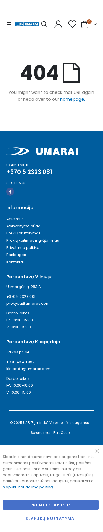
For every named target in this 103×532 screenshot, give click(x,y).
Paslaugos (16, 255)
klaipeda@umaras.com (28, 368)
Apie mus (15, 219)
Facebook (10, 191)
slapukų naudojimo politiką (28, 487)
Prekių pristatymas (23, 233)
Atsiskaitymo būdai (23, 226)
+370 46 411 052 (20, 362)
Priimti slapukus (51, 504)
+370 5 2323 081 (20, 296)
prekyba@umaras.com (28, 303)
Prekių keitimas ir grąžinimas (32, 240)
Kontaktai (15, 262)
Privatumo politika (22, 247)
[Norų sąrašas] (72, 24)
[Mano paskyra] (58, 24)
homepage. (72, 99)
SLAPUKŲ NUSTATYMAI (51, 518)
